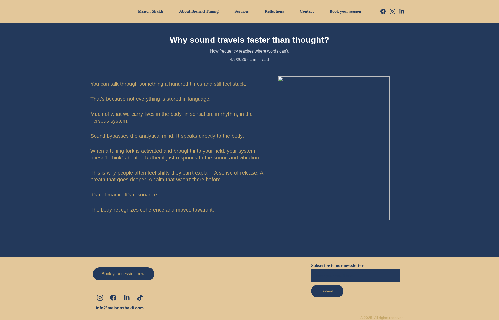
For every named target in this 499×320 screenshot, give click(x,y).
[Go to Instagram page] (394, 11)
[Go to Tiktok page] (140, 298)
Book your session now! (124, 274)
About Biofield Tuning (199, 11)
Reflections (274, 11)
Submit (327, 291)
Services (241, 11)
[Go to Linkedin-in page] (401, 11)
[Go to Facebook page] (385, 11)
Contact (307, 11)
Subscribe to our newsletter (337, 265)
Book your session (345, 11)
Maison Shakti (150, 11)
